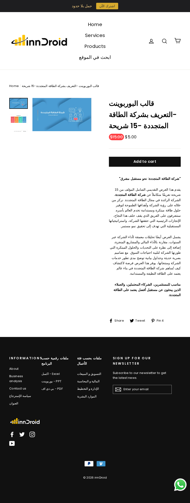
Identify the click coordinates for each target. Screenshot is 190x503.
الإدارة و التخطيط (88, 388)
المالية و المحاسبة (88, 381)
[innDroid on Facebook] (12, 434)
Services (95, 35)
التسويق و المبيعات (89, 374)
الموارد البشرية (87, 396)
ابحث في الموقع (95, 57)
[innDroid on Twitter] (22, 434)
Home (95, 24)
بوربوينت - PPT (51, 381)
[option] (62, 114)
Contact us (17, 388)
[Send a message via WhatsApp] (180, 484)
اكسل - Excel (50, 374)
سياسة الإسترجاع (20, 396)
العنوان (13, 403)
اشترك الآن (107, 6)
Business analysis (16, 378)
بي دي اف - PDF (52, 388)
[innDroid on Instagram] (32, 434)
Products (95, 46)
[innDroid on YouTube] (12, 443)
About (14, 368)
